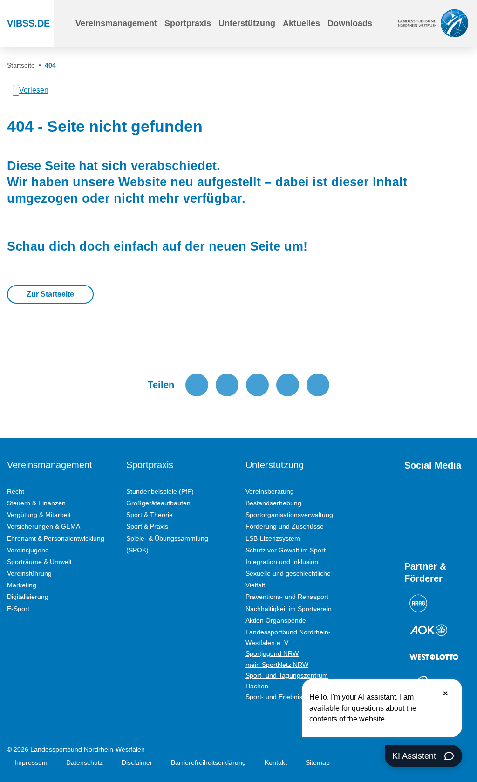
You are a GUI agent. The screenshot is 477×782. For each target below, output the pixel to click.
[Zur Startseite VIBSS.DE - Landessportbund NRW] (433, 23)
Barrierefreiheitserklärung (208, 762)
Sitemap (318, 762)
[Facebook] (442, 498)
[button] (116, 23)
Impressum (31, 762)
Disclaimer (137, 762)
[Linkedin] (442, 527)
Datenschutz (84, 762)
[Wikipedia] (425, 527)
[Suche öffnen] (62, 23)
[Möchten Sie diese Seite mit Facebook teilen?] (196, 385)
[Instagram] (425, 498)
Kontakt (276, 762)
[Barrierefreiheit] (386, 23)
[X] (459, 498)
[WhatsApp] (409, 527)
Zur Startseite (50, 294)
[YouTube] (409, 498)
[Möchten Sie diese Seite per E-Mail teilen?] (287, 385)
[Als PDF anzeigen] (318, 385)
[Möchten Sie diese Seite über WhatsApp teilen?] (257, 385)
